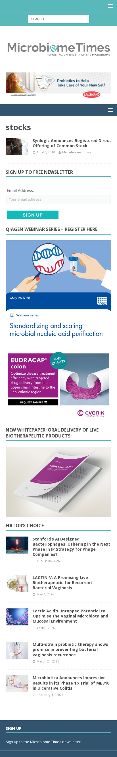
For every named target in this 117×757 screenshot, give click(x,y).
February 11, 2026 (50, 694)
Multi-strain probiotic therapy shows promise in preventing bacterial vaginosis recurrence (70, 649)
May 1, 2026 (45, 594)
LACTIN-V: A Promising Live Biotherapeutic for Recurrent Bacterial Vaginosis (62, 582)
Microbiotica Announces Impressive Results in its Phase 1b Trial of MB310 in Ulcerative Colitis (71, 682)
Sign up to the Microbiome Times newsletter (44, 741)
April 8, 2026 (46, 628)
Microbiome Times (76, 152)
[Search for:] (58, 18)
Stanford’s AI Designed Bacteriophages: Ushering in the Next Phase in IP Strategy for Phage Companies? (71, 546)
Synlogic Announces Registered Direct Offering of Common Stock (72, 143)
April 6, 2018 (46, 152)
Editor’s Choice (25, 525)
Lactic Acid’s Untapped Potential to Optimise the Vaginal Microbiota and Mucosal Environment (70, 616)
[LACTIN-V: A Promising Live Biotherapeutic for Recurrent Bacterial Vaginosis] (17, 583)
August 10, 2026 (48, 561)
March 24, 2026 (48, 661)
